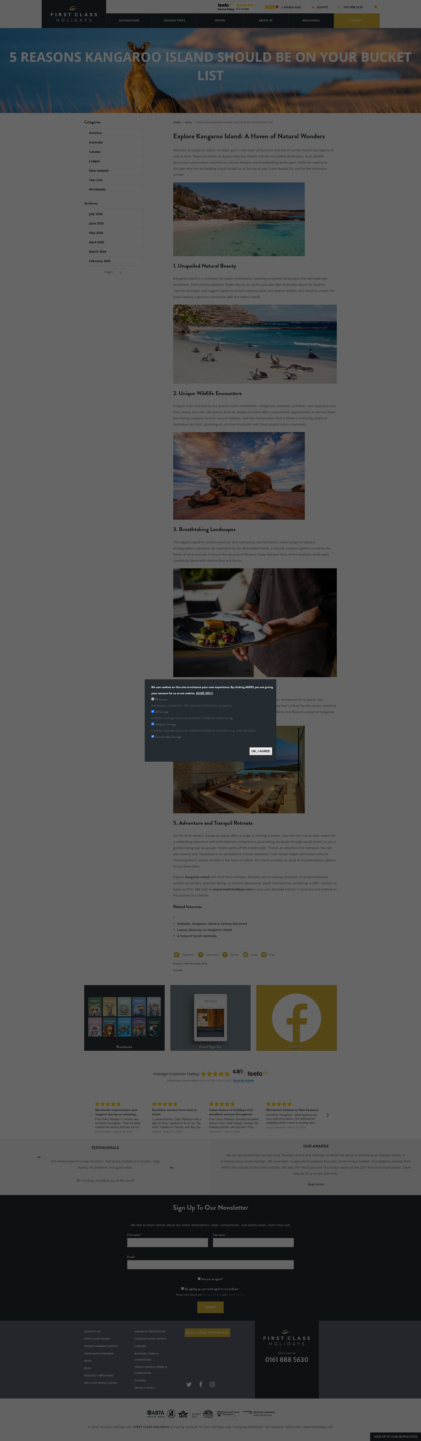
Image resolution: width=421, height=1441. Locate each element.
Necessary (161, 699)
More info (204, 693)
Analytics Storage (165, 724)
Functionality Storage (168, 737)
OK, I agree (261, 751)
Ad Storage (162, 712)
